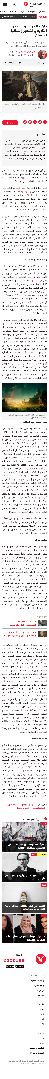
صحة (42, 1043)
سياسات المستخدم (36, 975)
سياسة (31, 11)
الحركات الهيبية (39, 808)
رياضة (41, 1038)
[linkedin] (11, 960)
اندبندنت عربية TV (37, 1053)
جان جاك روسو (24, 192)
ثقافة (26, 819)
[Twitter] (20, 960)
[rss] (5, 960)
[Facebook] (23, 960)
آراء (22, 11)
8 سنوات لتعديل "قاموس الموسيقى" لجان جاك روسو (22, 623)
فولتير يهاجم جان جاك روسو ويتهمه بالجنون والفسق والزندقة (20, 634)
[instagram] (17, 960)
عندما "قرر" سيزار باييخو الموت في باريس (25, 877)
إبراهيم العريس (26, 51)
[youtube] (14, 960)
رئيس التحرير (39, 985)
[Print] (25, 122)
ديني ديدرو (37, 281)
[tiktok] (8, 960)
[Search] (14, 4)
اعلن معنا (40, 995)
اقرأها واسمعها (23, 808)
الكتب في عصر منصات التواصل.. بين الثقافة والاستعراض (25, 907)
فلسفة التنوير (13, 804)
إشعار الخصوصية (37, 980)
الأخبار (42, 11)
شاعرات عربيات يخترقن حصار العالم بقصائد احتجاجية (25, 938)
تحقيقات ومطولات (36, 1048)
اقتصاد (13, 11)
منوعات (41, 1033)
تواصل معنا (39, 990)
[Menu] (5, 4)
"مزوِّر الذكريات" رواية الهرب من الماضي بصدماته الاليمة (26, 846)
